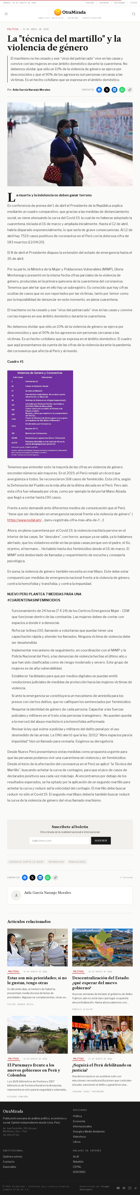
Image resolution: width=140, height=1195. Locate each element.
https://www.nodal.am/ (24, 520)
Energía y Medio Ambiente (89, 1131)
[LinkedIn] (114, 90)
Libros (77, 1141)
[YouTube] (118, 1188)
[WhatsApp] (122, 90)
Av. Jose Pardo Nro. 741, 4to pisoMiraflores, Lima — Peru (20, 1130)
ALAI (76, 1156)
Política (13, 971)
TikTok (133, 3)
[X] (107, 90)
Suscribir (101, 840)
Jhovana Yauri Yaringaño (88, 1091)
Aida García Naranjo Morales (47, 893)
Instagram (119, 3)
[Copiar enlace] (130, 90)
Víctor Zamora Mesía (20, 1004)
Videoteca (79, 1136)
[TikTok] (135, 1188)
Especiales (9, 1166)
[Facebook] (99, 90)
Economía (79, 1121)
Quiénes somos (12, 1156)
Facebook (104, 3)
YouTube (90, 3)
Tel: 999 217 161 (11, 1135)
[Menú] (6, 14)
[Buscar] (134, 14)
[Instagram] (129, 1188)
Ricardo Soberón (17, 1096)
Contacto (9, 1161)
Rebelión (78, 1161)
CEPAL (77, 1166)
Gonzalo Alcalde (82, 1009)
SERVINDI (79, 1171)
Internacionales (82, 1126)
